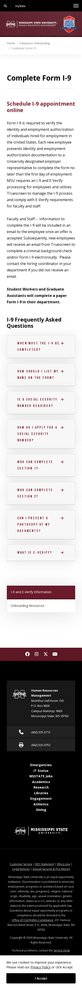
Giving (41, 809)
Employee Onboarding (35, 43)
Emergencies (41, 765)
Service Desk (62, 950)
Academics (41, 782)
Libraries (41, 793)
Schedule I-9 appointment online (41, 107)
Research (41, 787)
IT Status (41, 770)
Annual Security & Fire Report (51, 869)
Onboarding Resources (27, 605)
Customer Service (21, 864)
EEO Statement (44, 864)
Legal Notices (21, 869)
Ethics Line (63, 864)
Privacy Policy (41, 967)
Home (11, 43)
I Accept (41, 978)
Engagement (41, 798)
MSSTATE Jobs (41, 776)
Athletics (41, 804)
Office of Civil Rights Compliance (32, 920)
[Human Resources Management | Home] (31, 24)
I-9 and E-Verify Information (31, 592)
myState (20, 6)
